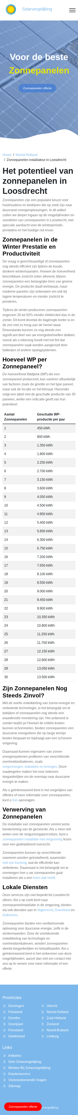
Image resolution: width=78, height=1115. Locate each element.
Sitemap (14, 1086)
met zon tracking (14, 862)
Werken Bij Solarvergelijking (28, 1068)
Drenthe (13, 1018)
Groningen (15, 1006)
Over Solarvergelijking (24, 1062)
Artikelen (14, 1055)
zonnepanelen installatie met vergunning (32, 839)
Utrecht (51, 1006)
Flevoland (15, 1030)
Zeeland (52, 1024)
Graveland (62, 910)
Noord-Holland (26, 155)
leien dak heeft (44, 878)
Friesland (14, 1012)
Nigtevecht (45, 910)
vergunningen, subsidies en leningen (29, 766)
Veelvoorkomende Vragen (27, 1080)
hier (15, 800)
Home (6, 155)
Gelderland (16, 1036)
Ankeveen (9, 915)
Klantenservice (18, 1074)
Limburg (52, 1036)
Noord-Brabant (57, 1030)
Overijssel (15, 1024)
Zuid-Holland (56, 1018)
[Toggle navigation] (72, 10)
